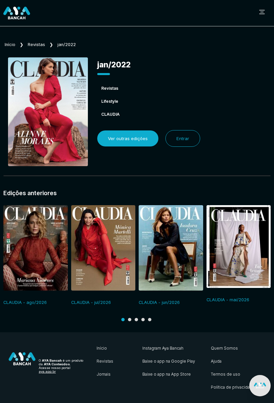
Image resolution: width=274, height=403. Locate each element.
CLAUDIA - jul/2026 (91, 302)
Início (10, 44)
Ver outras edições (128, 138)
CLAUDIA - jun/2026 (159, 302)
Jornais (104, 374)
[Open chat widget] (260, 385)
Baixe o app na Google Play (168, 361)
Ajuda (216, 361)
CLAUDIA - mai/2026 (228, 299)
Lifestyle (109, 101)
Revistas (36, 44)
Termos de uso (225, 374)
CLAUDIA (110, 114)
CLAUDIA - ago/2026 (25, 302)
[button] (123, 319)
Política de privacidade (233, 387)
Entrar (182, 138)
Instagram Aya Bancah (162, 348)
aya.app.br (47, 371)
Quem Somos (224, 348)
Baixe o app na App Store (166, 374)
